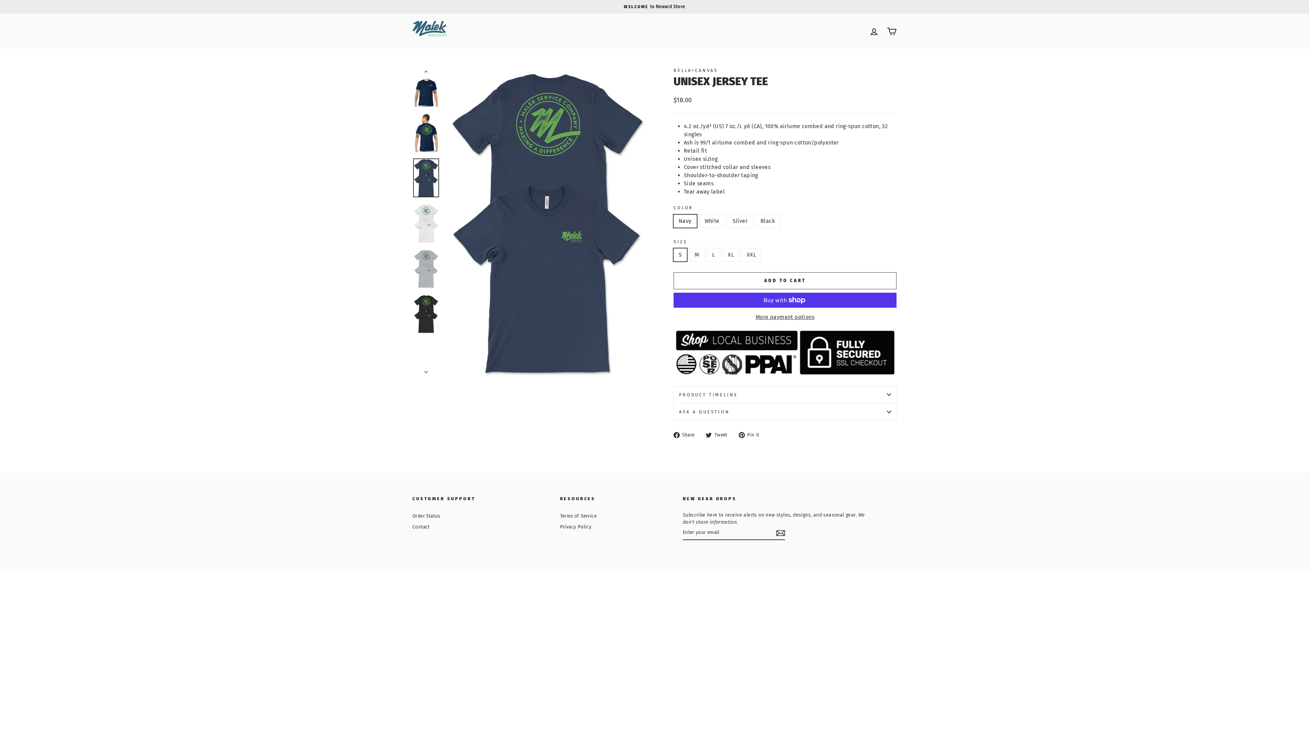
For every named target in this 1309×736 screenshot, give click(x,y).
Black (768, 221)
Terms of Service (578, 516)
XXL (751, 254)
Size (680, 241)
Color (683, 207)
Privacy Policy (576, 527)
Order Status (426, 516)
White (712, 221)
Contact (421, 527)
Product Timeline (708, 394)
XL (731, 254)
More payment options (785, 317)
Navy (685, 221)
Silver (740, 221)
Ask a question (704, 411)
